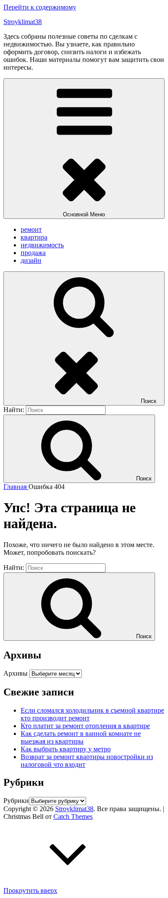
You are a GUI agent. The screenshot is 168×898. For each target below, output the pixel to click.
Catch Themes (73, 816)
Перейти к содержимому (39, 7)
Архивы (15, 673)
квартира (34, 237)
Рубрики (16, 800)
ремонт (31, 229)
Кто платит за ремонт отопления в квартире (85, 725)
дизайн (31, 260)
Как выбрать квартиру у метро (66, 749)
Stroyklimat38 (22, 21)
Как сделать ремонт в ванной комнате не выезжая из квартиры (81, 737)
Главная (15, 486)
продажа (33, 252)
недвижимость (42, 245)
